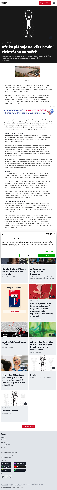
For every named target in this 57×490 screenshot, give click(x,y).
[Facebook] (2, 478)
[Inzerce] (28, 111)
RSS (2, 450)
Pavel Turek (32, 352)
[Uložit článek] (50, 37)
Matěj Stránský (33, 281)
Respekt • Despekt (6, 407)
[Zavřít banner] (54, 233)
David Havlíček (6, 60)
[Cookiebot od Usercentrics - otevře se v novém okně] (46, 234)
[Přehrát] (22, 262)
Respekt (4, 413)
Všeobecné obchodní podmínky (9, 452)
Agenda (4, 43)
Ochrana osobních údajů (7, 455)
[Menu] (54, 3)
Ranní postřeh (7, 266)
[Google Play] (6, 466)
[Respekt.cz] (4, 3)
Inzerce (3, 447)
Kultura (31, 300)
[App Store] (6, 463)
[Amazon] (6, 470)
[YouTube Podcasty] (20, 466)
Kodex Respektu (5, 442)
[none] (37, 74)
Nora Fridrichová (5, 276)
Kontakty (3, 440)
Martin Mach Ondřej (41, 377)
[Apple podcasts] (20, 463)
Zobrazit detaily (49, 251)
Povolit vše (46, 255)
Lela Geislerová (33, 377)
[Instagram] (10, 478)
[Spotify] (20, 470)
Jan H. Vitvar (32, 319)
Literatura (4, 338)
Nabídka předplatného (6, 445)
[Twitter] (6, 478)
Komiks (31, 372)
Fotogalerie (32, 266)
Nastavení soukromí (6, 457)
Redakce (3, 437)
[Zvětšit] (27, 71)
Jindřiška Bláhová (6, 388)
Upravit (27, 255)
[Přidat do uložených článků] (25, 262)
